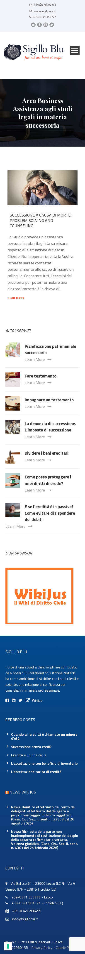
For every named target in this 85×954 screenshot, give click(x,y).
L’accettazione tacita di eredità (36, 771)
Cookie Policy (66, 947)
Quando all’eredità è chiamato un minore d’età (44, 736)
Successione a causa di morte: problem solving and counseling (40, 220)
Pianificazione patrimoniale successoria (50, 349)
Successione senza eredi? (31, 746)
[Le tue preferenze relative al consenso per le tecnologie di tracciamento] (8, 946)
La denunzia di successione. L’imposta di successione (50, 426)
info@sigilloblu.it (45, 4)
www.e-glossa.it (45, 11)
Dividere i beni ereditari (46, 453)
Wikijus (37, 700)
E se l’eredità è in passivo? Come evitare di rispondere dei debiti (50, 513)
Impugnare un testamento (49, 399)
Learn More (35, 359)
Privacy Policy (41, 947)
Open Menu (75, 50)
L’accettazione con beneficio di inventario (44, 763)
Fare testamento (40, 376)
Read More (16, 298)
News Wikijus (23, 792)
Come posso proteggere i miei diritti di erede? (48, 480)
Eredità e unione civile (28, 755)
